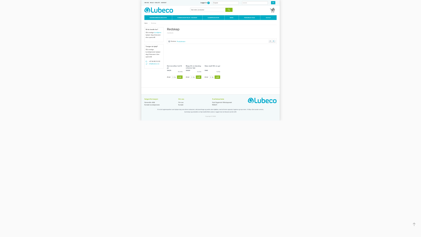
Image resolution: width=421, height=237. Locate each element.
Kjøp (179, 77)
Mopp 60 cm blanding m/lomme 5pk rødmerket (193, 68)
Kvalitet (157, 2)
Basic (232, 18)
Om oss (146, 2)
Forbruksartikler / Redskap (187, 18)
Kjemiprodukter (213, 18)
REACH (214, 105)
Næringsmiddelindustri (158, 18)
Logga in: (204, 3)
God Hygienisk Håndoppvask (222, 102)
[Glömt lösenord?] (208, 3)
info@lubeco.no (154, 64)
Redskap (153, 23)
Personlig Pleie (249, 18)
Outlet (268, 18)
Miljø (151, 2)
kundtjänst (157, 32)
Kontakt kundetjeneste (152, 105)
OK (273, 3)
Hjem (146, 23)
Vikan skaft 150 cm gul (212, 66)
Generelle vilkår (149, 102)
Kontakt (163, 2)
